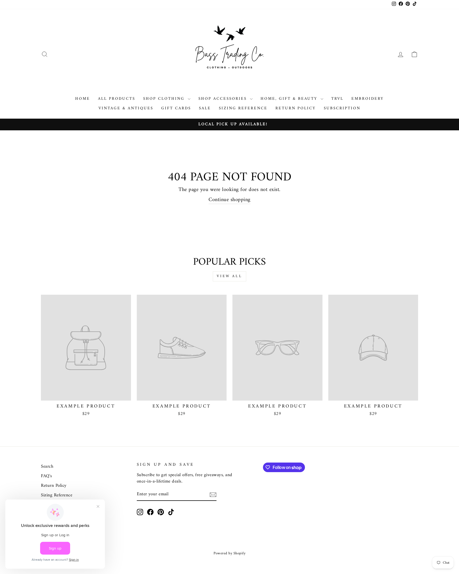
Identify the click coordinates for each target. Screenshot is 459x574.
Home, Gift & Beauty (290, 98)
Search (47, 467)
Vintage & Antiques (126, 108)
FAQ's (46, 476)
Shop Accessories (223, 98)
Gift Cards (176, 108)
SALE (205, 108)
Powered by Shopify (229, 553)
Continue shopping (229, 200)
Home (82, 98)
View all (229, 276)
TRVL (337, 98)
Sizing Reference (243, 108)
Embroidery (367, 98)
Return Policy (295, 108)
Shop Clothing (164, 98)
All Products (116, 98)
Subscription (342, 108)
